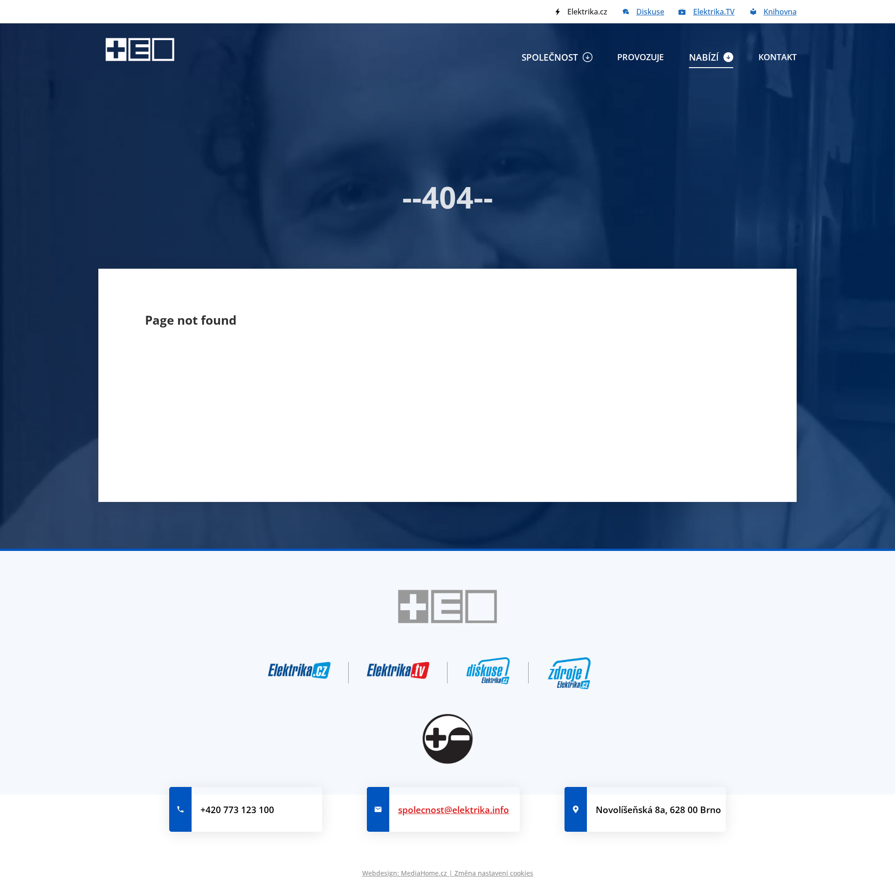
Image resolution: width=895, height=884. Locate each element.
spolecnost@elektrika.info (453, 809)
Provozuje (640, 57)
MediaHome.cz (424, 873)
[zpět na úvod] (139, 49)
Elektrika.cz (587, 12)
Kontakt (777, 57)
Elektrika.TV (714, 12)
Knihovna (780, 12)
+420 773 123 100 (237, 809)
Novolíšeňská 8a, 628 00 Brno (658, 809)
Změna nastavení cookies (493, 873)
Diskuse (650, 12)
